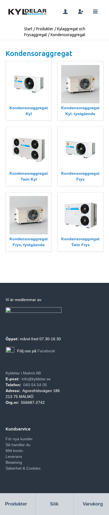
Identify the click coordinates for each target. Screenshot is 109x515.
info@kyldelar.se (36, 379)
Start (28, 29)
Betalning (14, 462)
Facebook (46, 351)
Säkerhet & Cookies (23, 468)
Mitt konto (14, 450)
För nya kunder (19, 439)
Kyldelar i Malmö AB (23, 373)
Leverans (14, 456)
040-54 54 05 (35, 385)
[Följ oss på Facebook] (10, 351)
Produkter (44, 29)
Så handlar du (18, 444)
